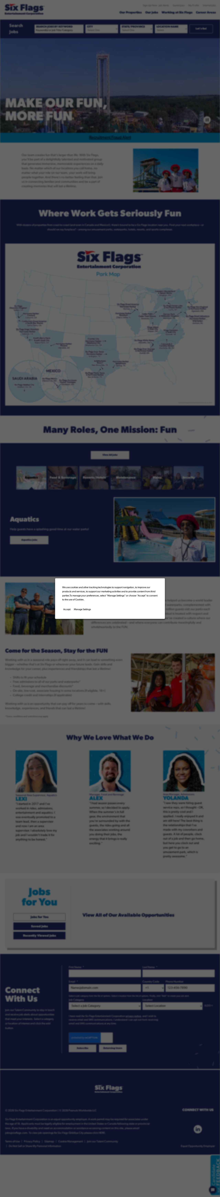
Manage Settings (82, 609)
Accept (66, 609)
